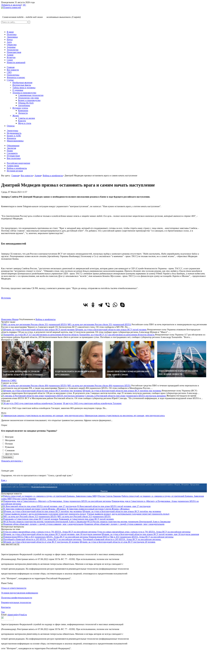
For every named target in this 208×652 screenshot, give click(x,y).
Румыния (9, 447)
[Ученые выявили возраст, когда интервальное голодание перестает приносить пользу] (43, 514)
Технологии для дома (28, 98)
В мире (10, 32)
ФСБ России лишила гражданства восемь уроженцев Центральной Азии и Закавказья (128, 521)
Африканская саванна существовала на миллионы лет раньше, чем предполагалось (124, 415)
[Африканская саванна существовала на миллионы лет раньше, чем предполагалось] (42, 415)
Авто (9, 42)
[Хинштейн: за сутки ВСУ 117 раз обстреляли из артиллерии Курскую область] (40, 334)
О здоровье (17, 90)
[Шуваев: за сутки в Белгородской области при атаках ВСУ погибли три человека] (41, 390)
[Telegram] (100, 304)
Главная (10, 67)
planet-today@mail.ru (17, 614)
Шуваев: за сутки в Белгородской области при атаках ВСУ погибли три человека (122, 390)
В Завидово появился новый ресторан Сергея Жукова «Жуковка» (98, 509)
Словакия (9, 450)
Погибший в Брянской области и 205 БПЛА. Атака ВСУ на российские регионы (122, 539)
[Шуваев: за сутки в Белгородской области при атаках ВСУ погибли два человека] (41, 511)
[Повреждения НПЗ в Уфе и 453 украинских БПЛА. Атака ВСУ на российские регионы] (44, 537)
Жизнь (15, 115)
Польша (9, 443)
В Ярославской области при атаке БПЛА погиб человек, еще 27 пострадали (114, 506)
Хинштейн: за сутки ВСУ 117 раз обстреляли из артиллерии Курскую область (117, 334)
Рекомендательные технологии (16, 602)
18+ (24, 5)
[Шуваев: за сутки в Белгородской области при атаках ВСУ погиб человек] (38, 329)
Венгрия (9, 437)
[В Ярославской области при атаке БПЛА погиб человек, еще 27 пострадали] (39, 506)
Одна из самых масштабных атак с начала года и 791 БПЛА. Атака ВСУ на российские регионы (143, 532)
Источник (6, 298)
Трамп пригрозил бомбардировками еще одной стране (128, 373)
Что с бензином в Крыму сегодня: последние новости (178, 372)
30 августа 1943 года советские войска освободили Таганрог (92, 403)
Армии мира (13, 165)
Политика (11, 34)
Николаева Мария (9, 319)
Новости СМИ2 (8, 380)
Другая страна (12, 454)
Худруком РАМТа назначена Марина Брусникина (76, 373)
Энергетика (12, 130)
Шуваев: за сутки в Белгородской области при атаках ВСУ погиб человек (111, 329)
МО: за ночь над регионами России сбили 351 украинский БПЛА (99, 324)
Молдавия (10, 440)
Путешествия (13, 156)
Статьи (10, 80)
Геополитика (13, 75)
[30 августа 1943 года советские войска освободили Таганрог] (31, 403)
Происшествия (14, 52)
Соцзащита (12, 153)
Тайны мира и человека (23, 87)
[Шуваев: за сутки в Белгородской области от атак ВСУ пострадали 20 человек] (40, 542)
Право (10, 150)
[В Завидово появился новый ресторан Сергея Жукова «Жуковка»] (33, 509)
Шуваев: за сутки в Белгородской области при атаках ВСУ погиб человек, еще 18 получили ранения (150, 534)
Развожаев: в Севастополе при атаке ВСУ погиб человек (86, 519)
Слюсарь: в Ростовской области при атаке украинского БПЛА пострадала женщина (125, 396)
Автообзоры (24, 105)
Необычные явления (22, 82)
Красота (22, 120)
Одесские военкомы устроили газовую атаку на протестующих (23, 373)
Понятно (104, 491)
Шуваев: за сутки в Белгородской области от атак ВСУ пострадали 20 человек (117, 542)
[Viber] (107, 304)
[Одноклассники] (93, 304)
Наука (10, 39)
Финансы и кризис (16, 77)
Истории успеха (20, 108)
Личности (23, 113)
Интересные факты (21, 85)
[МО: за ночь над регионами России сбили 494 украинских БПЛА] (34, 385)
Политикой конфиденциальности (44, 487)
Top (3, 612)
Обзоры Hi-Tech (26, 103)
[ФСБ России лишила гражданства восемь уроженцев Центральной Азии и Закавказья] (44, 521)
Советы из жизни (26, 118)
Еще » (4, 480)
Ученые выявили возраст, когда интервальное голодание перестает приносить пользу (128, 514)
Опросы (11, 126)
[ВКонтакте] (85, 304)
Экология (11, 148)
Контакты (6, 607)
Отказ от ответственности (13, 588)
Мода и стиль (24, 123)
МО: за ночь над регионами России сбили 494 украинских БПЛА (99, 385)
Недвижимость (14, 133)
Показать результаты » (12, 461)
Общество (12, 44)
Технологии (12, 50)
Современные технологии (30, 95)
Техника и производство (24, 92)
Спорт (10, 60)
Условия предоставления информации (19, 593)
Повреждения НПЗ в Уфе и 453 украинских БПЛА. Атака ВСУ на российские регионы (131, 537)
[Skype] (122, 304)
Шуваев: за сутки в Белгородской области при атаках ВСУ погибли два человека (121, 511)
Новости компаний (16, 62)
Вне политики (14, 158)
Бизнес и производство (29, 100)
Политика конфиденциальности (16, 597)
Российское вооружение (18, 163)
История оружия (15, 171)
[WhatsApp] (115, 304)
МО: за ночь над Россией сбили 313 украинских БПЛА (84, 516)
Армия (10, 55)
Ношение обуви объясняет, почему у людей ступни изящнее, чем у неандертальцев (124, 524)
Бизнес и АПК (14, 135)
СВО (9, 72)
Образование (13, 145)
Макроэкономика (15, 141)
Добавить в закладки (11, 5)
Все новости (13, 70)
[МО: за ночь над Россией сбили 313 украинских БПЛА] (29, 516)
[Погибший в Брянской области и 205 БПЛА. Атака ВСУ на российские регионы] (41, 539)
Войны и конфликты (17, 168)
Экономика (12, 37)
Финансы (11, 138)
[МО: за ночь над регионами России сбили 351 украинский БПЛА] (34, 324)
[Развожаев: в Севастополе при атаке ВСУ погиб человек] (29, 519)
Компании (23, 110)
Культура (11, 57)
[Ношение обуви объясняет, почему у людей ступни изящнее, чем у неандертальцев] (42, 524)
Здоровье (11, 47)
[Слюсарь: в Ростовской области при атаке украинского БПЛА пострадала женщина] (42, 396)
